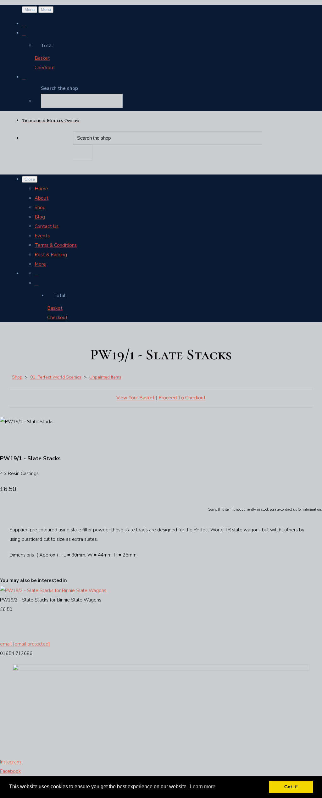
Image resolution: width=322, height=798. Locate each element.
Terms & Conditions (56, 245)
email (25, 644)
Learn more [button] (202, 786)
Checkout (45, 67)
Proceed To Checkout (182, 398)
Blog (40, 217)
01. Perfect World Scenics (55, 377)
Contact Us (46, 226)
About (41, 198)
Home (41, 189)
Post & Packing (51, 255)
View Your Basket (135, 398)
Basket (42, 58)
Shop (40, 207)
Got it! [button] (291, 786)
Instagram (10, 762)
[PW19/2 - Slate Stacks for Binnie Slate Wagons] (53, 590)
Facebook (10, 771)
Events (42, 236)
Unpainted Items (105, 377)
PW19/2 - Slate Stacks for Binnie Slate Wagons (50, 600)
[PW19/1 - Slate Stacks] (9, 440)
